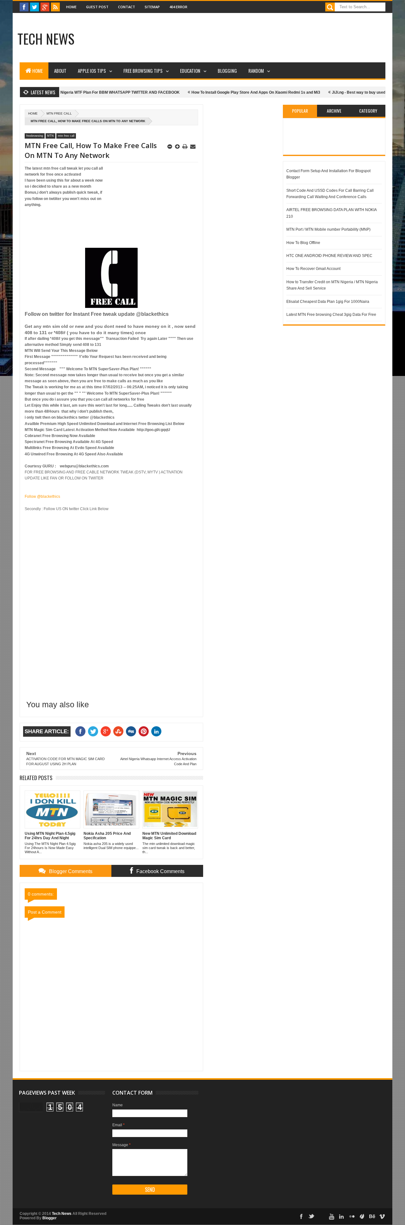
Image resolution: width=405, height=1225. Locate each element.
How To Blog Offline (303, 243)
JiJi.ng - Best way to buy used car (343, 92)
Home (71, 6)
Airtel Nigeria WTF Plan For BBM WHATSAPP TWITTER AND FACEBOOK (96, 92)
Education (190, 70)
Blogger (49, 1218)
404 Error (178, 6)
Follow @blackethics (42, 496)
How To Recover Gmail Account (313, 268)
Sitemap (152, 6)
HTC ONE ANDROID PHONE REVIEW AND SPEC (329, 255)
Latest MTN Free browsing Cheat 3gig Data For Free (331, 314)
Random (256, 70)
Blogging (227, 70)
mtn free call (59, 113)
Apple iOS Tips (92, 70)
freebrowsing (34, 135)
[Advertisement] (205, 39)
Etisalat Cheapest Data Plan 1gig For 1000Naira (327, 301)
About (60, 70)
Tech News (45, 38)
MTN (50, 135)
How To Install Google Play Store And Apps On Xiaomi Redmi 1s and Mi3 (237, 92)
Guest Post (97, 6)
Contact (126, 6)
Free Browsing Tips (143, 70)
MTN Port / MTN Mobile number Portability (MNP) (328, 229)
